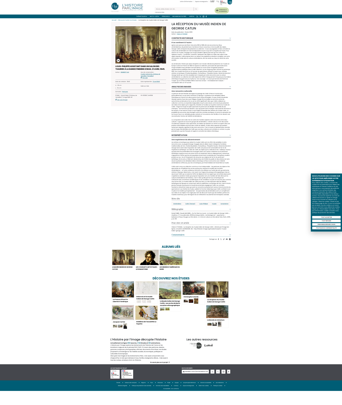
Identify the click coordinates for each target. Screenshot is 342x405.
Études (118, 382)
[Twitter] (218, 371)
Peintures (125, 92)
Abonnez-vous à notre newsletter (196, 371)
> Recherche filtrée (159, 12)
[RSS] (212, 372)
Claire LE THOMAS (182, 34)
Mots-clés (154, 16)
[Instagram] (223, 372)
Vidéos (191, 16)
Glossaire (160, 382)
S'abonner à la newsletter (223, 10)
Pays (151, 382)
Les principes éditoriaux (189, 382)
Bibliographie (177, 209)
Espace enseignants (201, 1)
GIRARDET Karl (125, 72)
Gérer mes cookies (204, 385)
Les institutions (220, 382)
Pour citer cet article (180, 223)
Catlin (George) (190, 204)
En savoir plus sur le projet (159, 362)
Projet (168, 382)
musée (214, 204)
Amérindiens (177, 204)
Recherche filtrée (179, 16)
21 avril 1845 (156, 81)
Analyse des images (181, 86)
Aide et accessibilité (205, 382)
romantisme (224, 204)
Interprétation (179, 135)
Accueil (114, 20)
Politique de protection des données (141, 385)
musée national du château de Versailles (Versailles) (150, 75)
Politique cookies (217, 385)
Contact (176, 385)
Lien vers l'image (122, 100)
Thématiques (141, 16)
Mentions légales (122, 385)
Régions (143, 382)
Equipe (176, 382)
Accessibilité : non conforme (171, 388)
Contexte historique (182, 38)
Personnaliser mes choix (326, 224)
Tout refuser (326, 221)
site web (145, 78)
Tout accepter (326, 217)
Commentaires (178, 234)
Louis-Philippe (203, 204)
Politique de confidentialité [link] (326, 228)
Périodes (165, 16)
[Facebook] (228, 372)
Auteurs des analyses (131, 382)
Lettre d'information (186, 1)
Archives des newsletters (162, 385)
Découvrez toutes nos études (127, 20)
